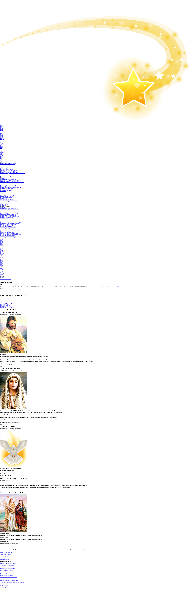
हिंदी (1, 154)
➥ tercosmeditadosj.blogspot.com (5, 554)
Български (2, 146)
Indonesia (1, 132)
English (1, 128)
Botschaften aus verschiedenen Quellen (6, 188)
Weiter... (118, 286)
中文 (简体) (2, 159)
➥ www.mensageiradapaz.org (5, 556)
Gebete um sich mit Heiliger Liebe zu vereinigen (8, 171)
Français (1, 245)
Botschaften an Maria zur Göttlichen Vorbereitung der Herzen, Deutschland (12, 182)
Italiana (1, 133)
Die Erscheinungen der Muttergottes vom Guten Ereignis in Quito (10, 222)
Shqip (1, 255)
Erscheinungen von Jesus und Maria (6, 176)
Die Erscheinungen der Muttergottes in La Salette (8, 224)
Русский (1, 147)
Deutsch (1, 127)
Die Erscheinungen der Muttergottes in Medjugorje (8, 236)
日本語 (1, 160)
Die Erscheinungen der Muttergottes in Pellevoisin (8, 227)
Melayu (1, 136)
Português (2, 139)
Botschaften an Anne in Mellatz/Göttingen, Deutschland (9, 181)
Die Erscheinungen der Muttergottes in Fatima (7, 229)
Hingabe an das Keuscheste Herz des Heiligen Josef (8, 577)
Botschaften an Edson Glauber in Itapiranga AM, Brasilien (9, 212)
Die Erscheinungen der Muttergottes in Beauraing (8, 231)
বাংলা (1, 148)
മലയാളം (2, 152)
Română (1, 254)
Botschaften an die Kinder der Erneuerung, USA (8, 185)
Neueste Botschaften (3, 178)
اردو (1, 156)
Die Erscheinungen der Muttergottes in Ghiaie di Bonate (9, 233)
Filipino (1, 130)
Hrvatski (1, 246)
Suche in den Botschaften (4, 189)
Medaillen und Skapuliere (4, 585)
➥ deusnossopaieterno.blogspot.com (6, 552)
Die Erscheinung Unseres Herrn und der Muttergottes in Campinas (10, 230)
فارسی (1, 157)
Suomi (1, 141)
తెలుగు (1, 263)
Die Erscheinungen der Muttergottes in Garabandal (8, 235)
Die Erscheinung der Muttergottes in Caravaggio (8, 221)
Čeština (1, 126)
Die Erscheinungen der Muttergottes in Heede (7, 232)
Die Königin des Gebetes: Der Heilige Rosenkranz (9, 163)
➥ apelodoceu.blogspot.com (4, 559)
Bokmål (1, 125)
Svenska (1, 142)
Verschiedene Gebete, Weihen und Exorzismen (7, 164)
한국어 (1, 161)
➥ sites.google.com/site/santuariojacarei (6, 557)
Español (1, 129)
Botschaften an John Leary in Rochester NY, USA (8, 186)
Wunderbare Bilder (3, 587)
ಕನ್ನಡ (1, 151)
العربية (1, 155)
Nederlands (2, 137)
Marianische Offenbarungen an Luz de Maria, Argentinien (9, 180)
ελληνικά (1, 145)
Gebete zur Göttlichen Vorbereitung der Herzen (7, 195)
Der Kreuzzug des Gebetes (4, 168)
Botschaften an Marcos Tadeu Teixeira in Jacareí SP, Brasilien (10, 211)
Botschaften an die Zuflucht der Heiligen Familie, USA (9, 184)
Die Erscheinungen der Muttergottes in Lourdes (7, 225)
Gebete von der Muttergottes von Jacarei (6, 575)
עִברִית (1, 158)
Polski (1, 138)
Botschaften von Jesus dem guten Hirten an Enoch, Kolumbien (10, 179)
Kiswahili (1, 134)
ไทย (1, 153)
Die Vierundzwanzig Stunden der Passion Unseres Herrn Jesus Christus (12, 173)
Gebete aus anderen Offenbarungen (6, 167)
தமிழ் (1, 262)
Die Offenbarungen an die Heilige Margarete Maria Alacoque (10, 223)
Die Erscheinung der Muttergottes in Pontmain (7, 226)
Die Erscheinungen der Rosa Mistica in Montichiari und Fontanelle (11, 234)
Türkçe (1, 144)
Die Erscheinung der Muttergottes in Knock (7, 228)
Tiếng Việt (2, 143)
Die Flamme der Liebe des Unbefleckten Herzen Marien (9, 172)
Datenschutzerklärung (3, 277)
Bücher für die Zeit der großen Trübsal (6, 219)
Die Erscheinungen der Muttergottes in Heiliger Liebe (8, 237)
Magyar (1, 135)
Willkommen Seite (3, 191)
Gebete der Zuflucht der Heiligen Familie (6, 166)
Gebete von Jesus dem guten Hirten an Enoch (7, 194)
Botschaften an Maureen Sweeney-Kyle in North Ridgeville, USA (10, 187)
